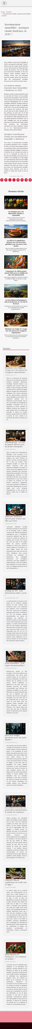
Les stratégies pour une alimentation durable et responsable (16, 213)
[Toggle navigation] (4, 3)
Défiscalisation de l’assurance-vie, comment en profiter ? (15, 956)
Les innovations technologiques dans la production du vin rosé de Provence (16, 302)
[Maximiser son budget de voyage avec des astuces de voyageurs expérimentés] (16, 320)
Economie (8, 12)
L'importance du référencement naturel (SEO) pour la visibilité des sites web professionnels (16, 273)
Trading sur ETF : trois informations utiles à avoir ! (16, 593)
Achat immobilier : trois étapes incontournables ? (15, 664)
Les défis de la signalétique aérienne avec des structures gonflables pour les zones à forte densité (16, 243)
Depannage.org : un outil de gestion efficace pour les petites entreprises (15, 444)
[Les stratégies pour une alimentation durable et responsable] (16, 202)
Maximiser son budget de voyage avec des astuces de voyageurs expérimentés (16, 330)
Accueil (3, 12)
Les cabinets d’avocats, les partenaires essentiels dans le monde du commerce (16, 810)
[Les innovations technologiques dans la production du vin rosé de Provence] (16, 291)
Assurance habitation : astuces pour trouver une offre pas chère (15, 518)
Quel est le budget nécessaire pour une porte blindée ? (15, 737)
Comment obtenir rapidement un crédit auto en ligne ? (16, 882)
